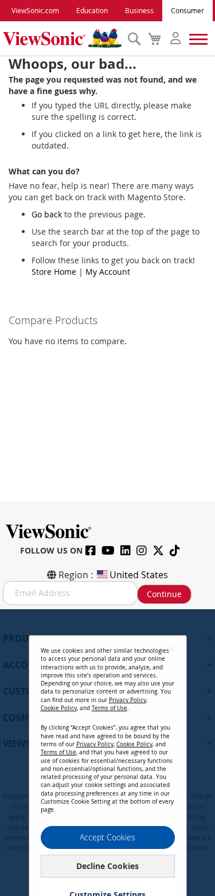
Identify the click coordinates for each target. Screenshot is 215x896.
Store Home (54, 271)
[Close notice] (171, 648)
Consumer (187, 10)
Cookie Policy (59, 708)
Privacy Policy (127, 700)
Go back (47, 214)
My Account (107, 271)
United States (139, 574)
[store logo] (62, 38)
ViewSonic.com (35, 10)
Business (139, 10)
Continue (164, 594)
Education (92, 10)
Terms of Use (109, 708)
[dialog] (107, 752)
